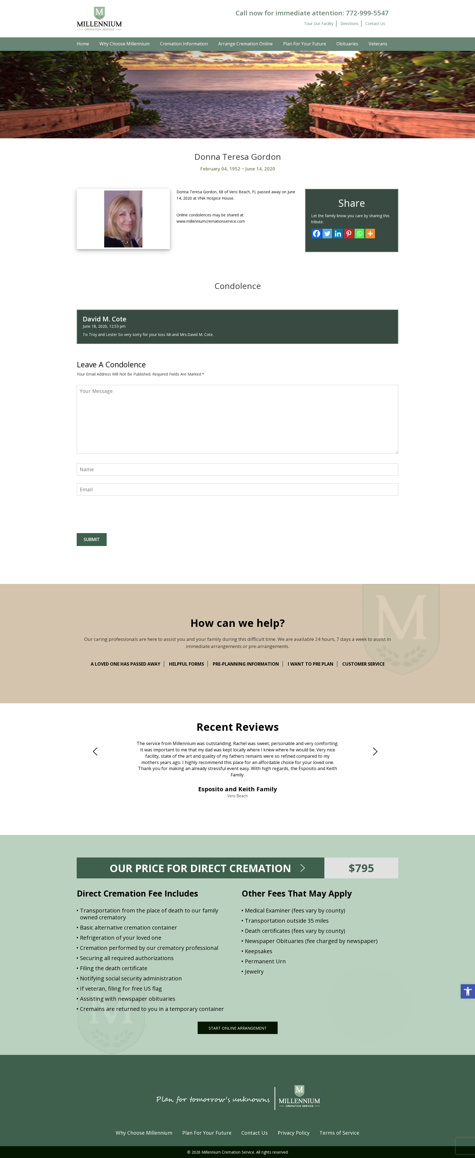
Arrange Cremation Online (245, 44)
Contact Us (375, 23)
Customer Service (363, 664)
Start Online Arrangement (238, 1028)
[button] (468, 991)
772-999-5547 (367, 12)
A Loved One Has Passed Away (125, 664)
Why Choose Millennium (125, 44)
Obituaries (347, 44)
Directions (349, 23)
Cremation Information (184, 44)
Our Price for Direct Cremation (200, 868)
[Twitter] (327, 233)
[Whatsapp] (359, 233)
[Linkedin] (338, 233)
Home (83, 44)
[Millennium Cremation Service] (99, 18)
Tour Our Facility (318, 23)
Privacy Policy (294, 1132)
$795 (361, 867)
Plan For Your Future (304, 44)
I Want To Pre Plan (310, 664)
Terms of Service (339, 1132)
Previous (97, 751)
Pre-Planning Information (246, 664)
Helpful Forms (186, 664)
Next (377, 751)
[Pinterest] (349, 233)
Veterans (378, 44)
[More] (370, 233)
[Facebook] (316, 233)
